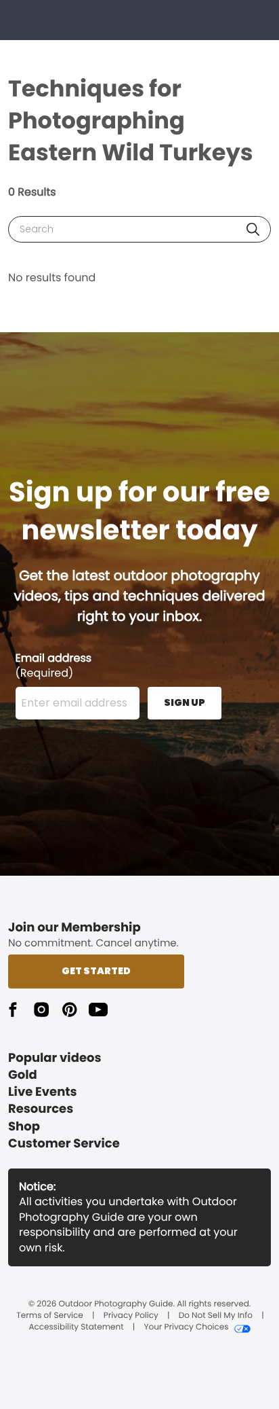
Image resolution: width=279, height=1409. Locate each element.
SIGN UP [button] (184, 702)
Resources (40, 1109)
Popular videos (55, 1058)
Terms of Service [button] (49, 1315)
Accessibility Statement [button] (75, 1327)
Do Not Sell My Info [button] (216, 1315)
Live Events (42, 1092)
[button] (253, 229)
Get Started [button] (96, 971)
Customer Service (64, 1143)
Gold (22, 1075)
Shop (24, 1126)
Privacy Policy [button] (131, 1315)
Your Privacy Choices (186, 1327)
